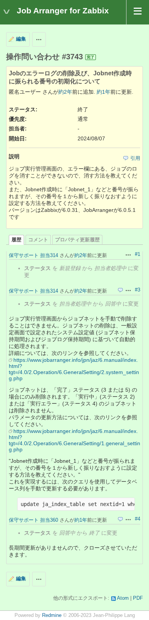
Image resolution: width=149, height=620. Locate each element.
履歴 (16, 239)
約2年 (65, 92)
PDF (138, 598)
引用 (135, 158)
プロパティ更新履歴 (77, 239)
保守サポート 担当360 (33, 520)
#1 (137, 254)
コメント (38, 239)
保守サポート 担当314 (33, 255)
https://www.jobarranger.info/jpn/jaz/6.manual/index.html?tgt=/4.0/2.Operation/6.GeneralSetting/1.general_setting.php (74, 440)
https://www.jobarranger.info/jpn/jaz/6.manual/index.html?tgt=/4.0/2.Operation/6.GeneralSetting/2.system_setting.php (74, 369)
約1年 (103, 92)
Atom (123, 598)
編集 (21, 39)
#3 (137, 290)
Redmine (52, 615)
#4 (137, 519)
